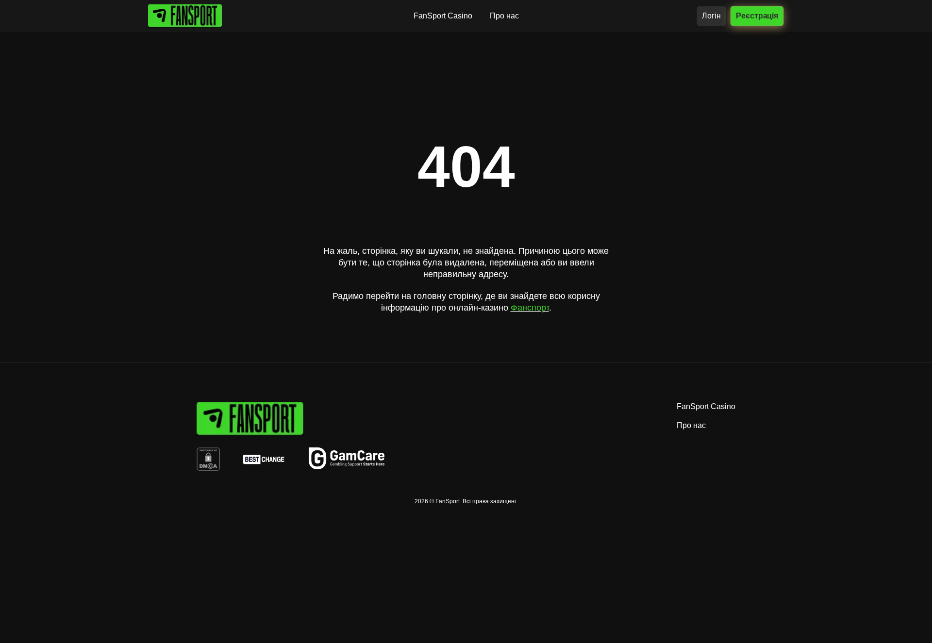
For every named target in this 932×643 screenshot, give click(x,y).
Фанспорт (530, 308)
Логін (711, 16)
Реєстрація (756, 15)
